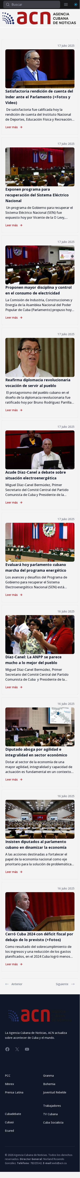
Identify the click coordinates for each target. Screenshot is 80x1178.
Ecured (9, 1131)
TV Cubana (50, 1114)
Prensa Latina (14, 1092)
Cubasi (9, 1122)
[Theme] (75, 4)
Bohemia (49, 1084)
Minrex (9, 1084)
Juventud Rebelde (54, 1092)
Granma (48, 1075)
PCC (7, 1075)
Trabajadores (52, 1106)
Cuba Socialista (53, 1122)
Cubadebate (13, 1114)
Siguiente (62, 984)
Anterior (16, 984)
